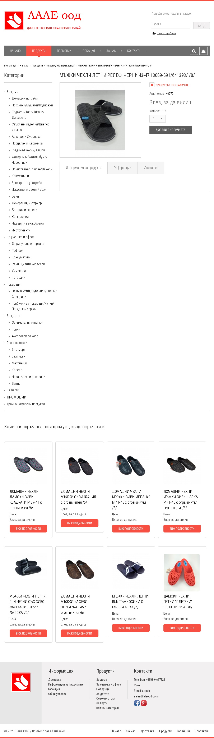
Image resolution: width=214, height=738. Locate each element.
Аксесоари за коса (25, 336)
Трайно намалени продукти (26, 404)
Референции (122, 168)
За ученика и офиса (20, 237)
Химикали (19, 271)
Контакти (133, 50)
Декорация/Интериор (27, 203)
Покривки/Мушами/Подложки (32, 105)
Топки (16, 329)
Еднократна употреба (27, 183)
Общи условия (57, 694)
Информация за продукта (83, 168)
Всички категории (107, 708)
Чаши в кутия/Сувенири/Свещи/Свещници (34, 294)
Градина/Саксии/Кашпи (28, 150)
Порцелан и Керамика (27, 143)
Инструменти (21, 230)
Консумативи (21, 257)
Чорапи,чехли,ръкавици (60, 65)
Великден (18, 356)
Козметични (20, 176)
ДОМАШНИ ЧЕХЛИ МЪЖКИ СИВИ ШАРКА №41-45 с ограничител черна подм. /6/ (180, 499)
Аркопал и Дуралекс (26, 137)
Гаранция (54, 689)
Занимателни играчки (27, 322)
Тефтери (17, 251)
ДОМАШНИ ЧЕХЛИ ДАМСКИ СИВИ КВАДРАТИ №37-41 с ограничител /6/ (26, 499)
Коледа (17, 370)
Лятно (16, 384)
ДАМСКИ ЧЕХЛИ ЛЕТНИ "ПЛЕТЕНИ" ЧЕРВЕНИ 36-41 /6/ (177, 601)
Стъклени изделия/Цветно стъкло (30, 127)
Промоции (64, 50)
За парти (13, 390)
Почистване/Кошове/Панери (32, 169)
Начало (15, 50)
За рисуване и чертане (28, 244)
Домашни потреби (25, 98)
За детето (13, 316)
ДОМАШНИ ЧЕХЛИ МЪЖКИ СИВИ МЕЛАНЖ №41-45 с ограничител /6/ (131, 499)
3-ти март (18, 350)
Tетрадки (18, 278)
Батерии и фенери (24, 210)
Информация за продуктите (66, 684)
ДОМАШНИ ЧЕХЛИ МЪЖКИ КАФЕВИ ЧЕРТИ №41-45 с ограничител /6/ (75, 604)
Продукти (39, 50)
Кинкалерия (20, 217)
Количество (157, 111)
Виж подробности (28, 528)
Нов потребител (166, 33)
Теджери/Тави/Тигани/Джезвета (28, 114)
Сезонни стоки (17, 343)
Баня (15, 196)
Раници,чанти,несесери (28, 264)
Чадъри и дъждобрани (28, 223)
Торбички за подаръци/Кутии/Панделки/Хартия (33, 306)
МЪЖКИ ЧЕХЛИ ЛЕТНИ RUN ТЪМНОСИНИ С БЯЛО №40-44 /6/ (130, 601)
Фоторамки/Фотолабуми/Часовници (29, 159)
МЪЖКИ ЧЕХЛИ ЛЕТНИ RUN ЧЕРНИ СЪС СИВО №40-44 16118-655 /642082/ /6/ (28, 604)
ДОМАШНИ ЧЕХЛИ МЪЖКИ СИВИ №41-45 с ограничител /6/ (78, 496)
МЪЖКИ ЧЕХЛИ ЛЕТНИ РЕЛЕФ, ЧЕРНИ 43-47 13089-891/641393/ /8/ (115, 65)
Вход (201, 26)
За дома (12, 92)
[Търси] (194, 51)
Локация (89, 50)
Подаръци (13, 284)
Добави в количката (170, 130)
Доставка (151, 168)
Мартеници (19, 363)
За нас (111, 50)
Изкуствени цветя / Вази (29, 190)
